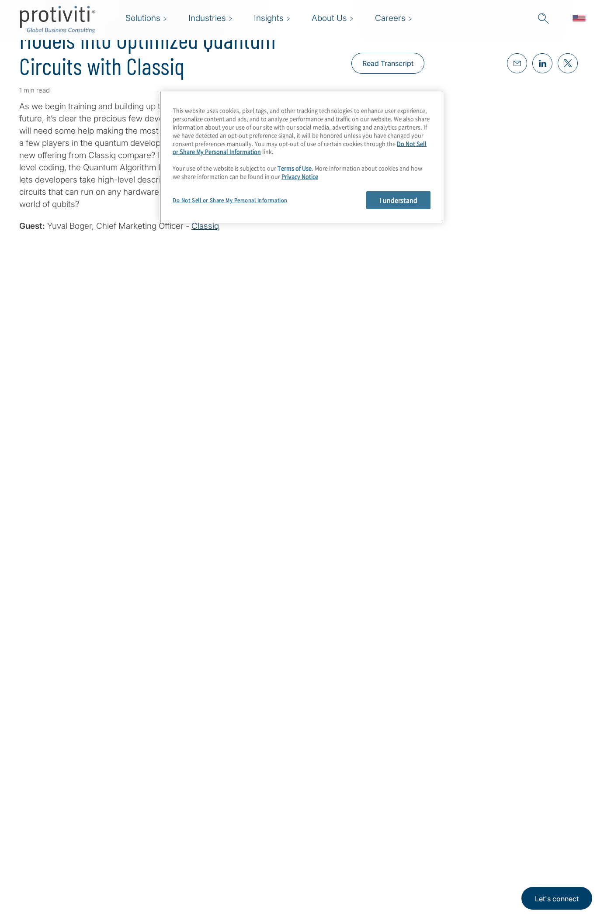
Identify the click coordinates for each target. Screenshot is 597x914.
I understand (398, 200)
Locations (228, 800)
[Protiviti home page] (66, 811)
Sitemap (225, 850)
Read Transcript (387, 63)
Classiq (205, 226)
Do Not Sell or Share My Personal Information (230, 200)
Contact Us (176, 850)
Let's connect (557, 898)
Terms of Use (295, 168)
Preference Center (244, 825)
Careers (169, 825)
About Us (172, 800)
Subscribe (49, 518)
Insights (170, 875)
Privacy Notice (299, 176)
